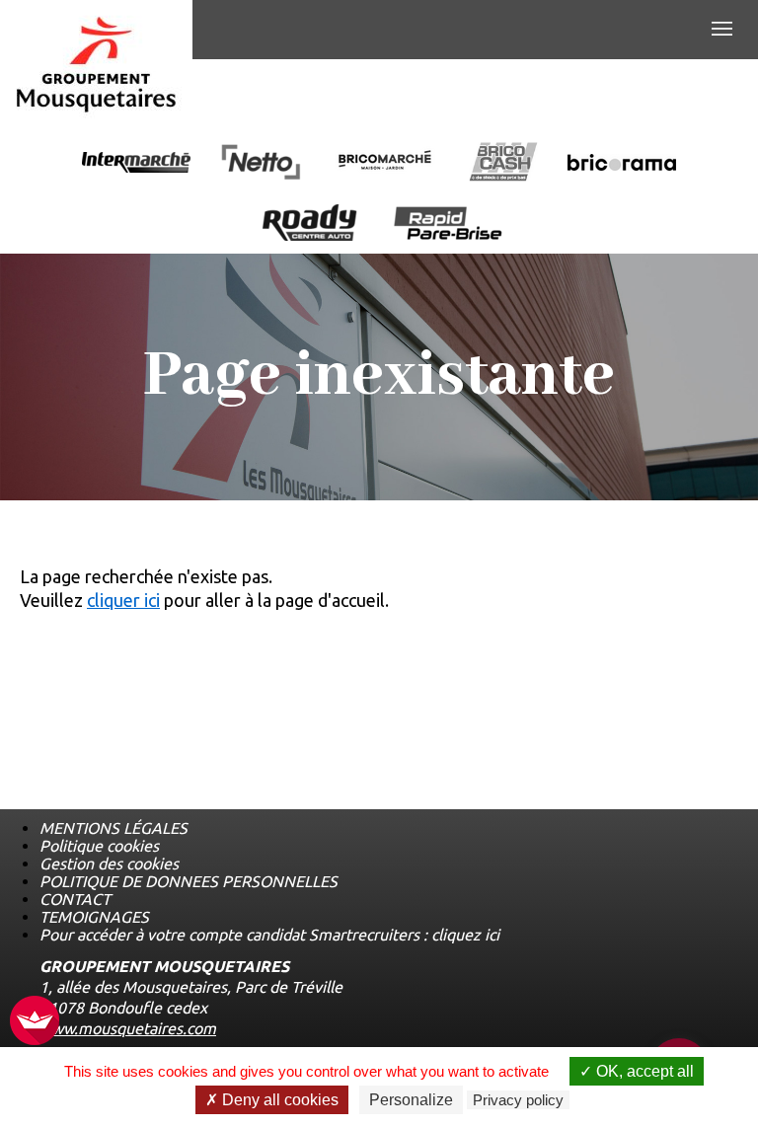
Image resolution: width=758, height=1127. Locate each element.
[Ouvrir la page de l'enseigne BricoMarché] (385, 163)
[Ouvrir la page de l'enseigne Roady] (310, 224)
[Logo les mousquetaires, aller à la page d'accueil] (96, 64)
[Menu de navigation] (722, 29)
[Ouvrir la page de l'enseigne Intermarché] (136, 164)
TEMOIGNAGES (94, 917)
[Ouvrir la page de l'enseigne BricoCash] (503, 163)
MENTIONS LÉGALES (113, 828)
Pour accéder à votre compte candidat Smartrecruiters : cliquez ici (269, 934)
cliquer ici (123, 600)
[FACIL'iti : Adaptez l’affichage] (34, 1022)
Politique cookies (99, 846)
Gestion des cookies (109, 863)
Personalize (411, 1099)
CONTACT (75, 899)
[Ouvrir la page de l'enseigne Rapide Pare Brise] (448, 224)
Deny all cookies (278, 1099)
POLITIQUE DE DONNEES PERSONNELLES (188, 881)
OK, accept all (643, 1071)
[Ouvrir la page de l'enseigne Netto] (260, 163)
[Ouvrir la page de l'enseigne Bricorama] (622, 164)
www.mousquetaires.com (127, 1028)
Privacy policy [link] (518, 1099)
